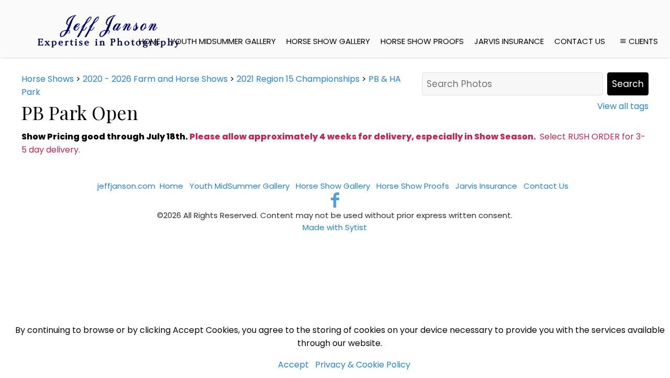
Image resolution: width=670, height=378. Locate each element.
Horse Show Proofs (422, 41)
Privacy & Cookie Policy (362, 365)
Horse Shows (47, 79)
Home (149, 41)
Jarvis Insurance (509, 41)
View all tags (623, 106)
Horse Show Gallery (328, 41)
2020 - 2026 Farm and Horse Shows (155, 79)
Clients (643, 41)
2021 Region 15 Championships (298, 79)
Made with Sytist (335, 227)
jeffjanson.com (126, 185)
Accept (293, 365)
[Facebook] (335, 200)
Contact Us (579, 41)
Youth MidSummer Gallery (223, 41)
